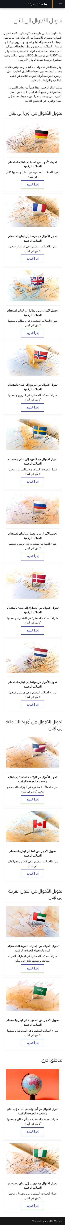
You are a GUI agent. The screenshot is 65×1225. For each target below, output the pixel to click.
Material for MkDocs (52, 1221)
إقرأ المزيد (32, 184)
